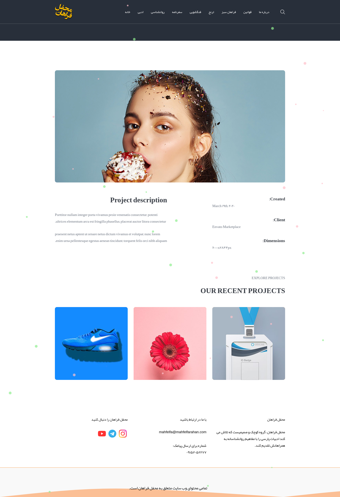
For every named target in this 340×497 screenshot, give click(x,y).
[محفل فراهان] (64, 13)
